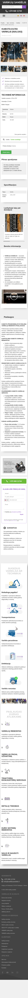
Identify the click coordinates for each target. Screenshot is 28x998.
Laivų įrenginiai (5, 903)
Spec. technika (10, 23)
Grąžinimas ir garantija (7, 949)
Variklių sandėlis (14, 2)
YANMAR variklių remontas (8, 933)
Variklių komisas (5, 940)
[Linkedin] (13, 972)
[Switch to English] (21, 16)
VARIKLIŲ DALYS (6, 911)
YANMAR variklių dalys (7, 930)
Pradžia (3, 23)
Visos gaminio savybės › (20, 134)
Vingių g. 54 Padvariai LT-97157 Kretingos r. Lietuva (14, 885)
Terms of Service (14, 520)
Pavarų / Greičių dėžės (7, 909)
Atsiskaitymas (5, 943)
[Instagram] (18, 972)
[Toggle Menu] (4, 15)
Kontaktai (4, 967)
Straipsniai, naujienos (7, 952)
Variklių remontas (6, 919)
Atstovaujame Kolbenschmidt (9, 962)
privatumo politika (16, 512)
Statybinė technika (6, 900)
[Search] (24, 6)
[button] (6, 152)
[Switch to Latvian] (24, 16)
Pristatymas (4, 946)
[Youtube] (8, 972)
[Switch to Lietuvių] (18, 16)
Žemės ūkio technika (7, 897)
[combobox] (6, 500)
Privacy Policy (6, 520)
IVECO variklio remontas (8, 924)
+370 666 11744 (15, 11)
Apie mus (4, 959)
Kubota (14, 146)
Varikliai (18, 23)
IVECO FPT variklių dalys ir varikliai (10, 927)
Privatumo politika (6, 965)
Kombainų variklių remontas (8, 922)
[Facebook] (4, 972)
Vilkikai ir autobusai (6, 906)
